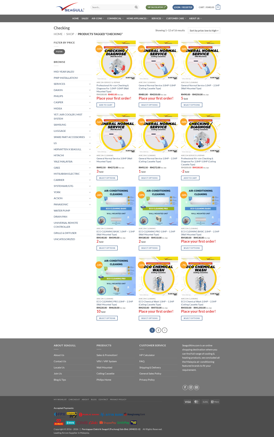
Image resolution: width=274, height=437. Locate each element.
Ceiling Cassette (105, 373)
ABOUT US (194, 18)
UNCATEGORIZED (64, 239)
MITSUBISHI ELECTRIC (67, 173)
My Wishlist (60, 399)
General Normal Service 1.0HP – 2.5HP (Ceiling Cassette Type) (158, 160)
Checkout (74, 399)
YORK (57, 192)
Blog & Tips (60, 379)
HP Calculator (147, 354)
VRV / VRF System (107, 361)
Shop (70, 34)
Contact (103, 399)
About (85, 399)
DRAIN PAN (60, 216)
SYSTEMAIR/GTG (63, 185)
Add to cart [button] (105, 105)
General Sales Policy (150, 373)
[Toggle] (90, 84)
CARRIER (59, 179)
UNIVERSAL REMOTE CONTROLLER (66, 224)
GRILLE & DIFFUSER (65, 232)
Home (58, 34)
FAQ (141, 361)
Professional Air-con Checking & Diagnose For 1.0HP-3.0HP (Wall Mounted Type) (113, 88)
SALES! (85, 18)
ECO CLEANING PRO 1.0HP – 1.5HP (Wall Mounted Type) (157, 233)
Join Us (58, 373)
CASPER (58, 102)
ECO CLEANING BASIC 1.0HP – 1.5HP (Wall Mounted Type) (116, 233)
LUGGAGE (60, 130)
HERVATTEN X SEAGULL (67, 149)
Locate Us (59, 367)
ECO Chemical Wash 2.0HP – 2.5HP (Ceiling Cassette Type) (198, 303)
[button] (183, 7)
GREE (57, 167)
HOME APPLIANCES (136, 18)
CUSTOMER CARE (175, 18)
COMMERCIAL (114, 18)
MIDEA (58, 108)
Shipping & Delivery (150, 367)
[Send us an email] (196, 387)
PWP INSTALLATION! (66, 77)
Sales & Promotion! (107, 354)
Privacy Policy (147, 379)
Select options (149, 105)
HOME (75, 18)
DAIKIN (58, 89)
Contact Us (60, 361)
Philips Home (104, 379)
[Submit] (136, 7)
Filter (59, 51)
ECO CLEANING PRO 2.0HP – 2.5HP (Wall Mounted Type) (115, 303)
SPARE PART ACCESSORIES (69, 136)
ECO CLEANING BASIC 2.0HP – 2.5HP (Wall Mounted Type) (200, 233)
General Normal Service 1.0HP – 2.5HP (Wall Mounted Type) (200, 87)
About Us (59, 354)
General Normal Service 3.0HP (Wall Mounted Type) (114, 160)
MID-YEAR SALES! (64, 71)
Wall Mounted (104, 367)
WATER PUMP (62, 210)
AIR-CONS (97, 18)
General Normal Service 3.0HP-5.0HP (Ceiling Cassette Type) (157, 87)
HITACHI (59, 155)
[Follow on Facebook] (185, 387)
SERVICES (156, 18)
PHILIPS (58, 95)
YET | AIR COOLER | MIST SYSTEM (68, 116)
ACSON (58, 198)
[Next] (164, 330)
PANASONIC (61, 204)
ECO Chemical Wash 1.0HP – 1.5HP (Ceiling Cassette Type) (156, 303)
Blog (94, 399)
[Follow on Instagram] (190, 387)
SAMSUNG (60, 124)
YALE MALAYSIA (63, 161)
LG (55, 143)
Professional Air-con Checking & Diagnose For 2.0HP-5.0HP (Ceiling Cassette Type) (198, 161)
